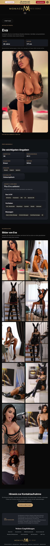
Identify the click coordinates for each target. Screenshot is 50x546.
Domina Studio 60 (40, 531)
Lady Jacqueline (24, 534)
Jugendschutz (43, 544)
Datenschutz (36, 544)
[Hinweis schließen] (47, 2)
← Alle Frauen (7, 20)
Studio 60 (10, 531)
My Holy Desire (34, 534)
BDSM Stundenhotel (28, 531)
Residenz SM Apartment (12, 534)
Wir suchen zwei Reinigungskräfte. (25, 2)
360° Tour (42, 534)
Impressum (30, 544)
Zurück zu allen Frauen (25, 505)
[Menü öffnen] (25, 13)
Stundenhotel (18, 531)
